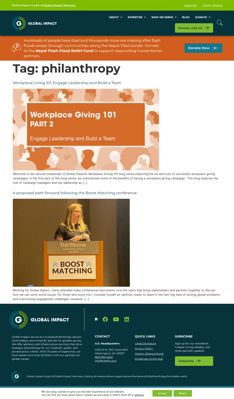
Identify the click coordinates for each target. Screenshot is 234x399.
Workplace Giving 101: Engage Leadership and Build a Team (67, 83)
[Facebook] (105, 319)
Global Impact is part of (43, 5)
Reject (182, 393)
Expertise (135, 17)
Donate (201, 17)
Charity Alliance (212, 5)
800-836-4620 (104, 357)
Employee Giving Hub (149, 359)
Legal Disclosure (145, 343)
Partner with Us (190, 28)
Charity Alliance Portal (149, 353)
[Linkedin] (127, 319)
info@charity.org (105, 360)
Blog (186, 17)
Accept (162, 393)
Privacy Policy (144, 348)
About (114, 17)
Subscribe (190, 5)
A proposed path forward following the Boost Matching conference (75, 193)
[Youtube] (116, 319)
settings (139, 394)
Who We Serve (162, 17)
